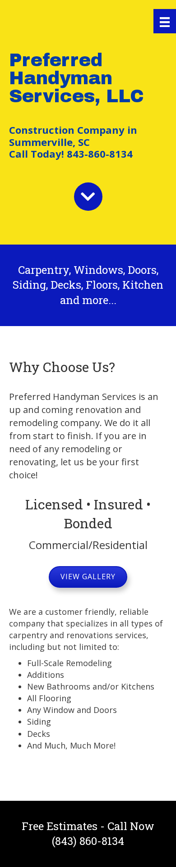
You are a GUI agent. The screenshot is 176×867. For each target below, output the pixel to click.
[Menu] (164, 21)
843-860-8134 (98, 153)
